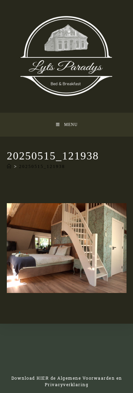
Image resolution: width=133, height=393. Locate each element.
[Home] (9, 166)
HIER (42, 378)
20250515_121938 (42, 166)
